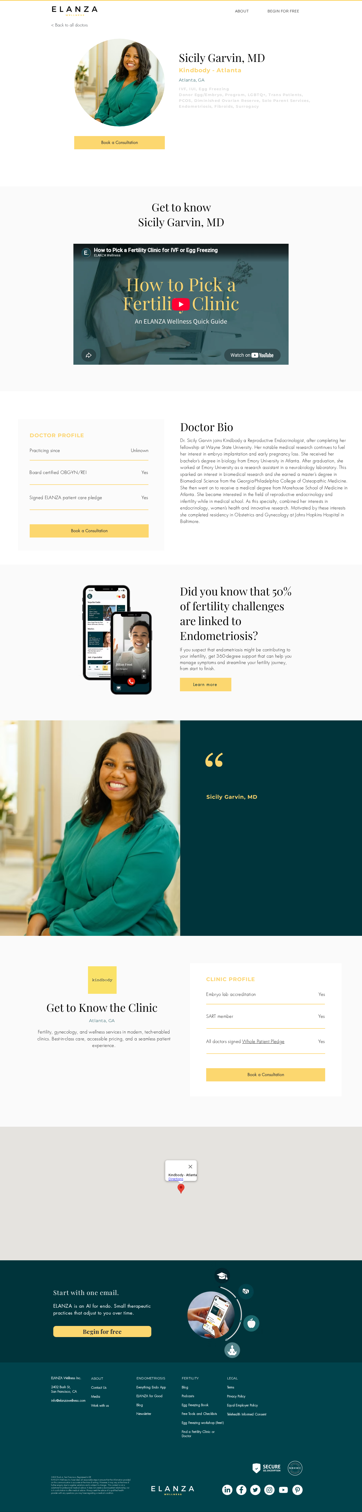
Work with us (100, 1405)
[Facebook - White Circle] (241, 1490)
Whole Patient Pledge (263, 1041)
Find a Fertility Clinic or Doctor (198, 1433)
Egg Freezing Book (195, 1405)
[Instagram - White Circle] (269, 1490)
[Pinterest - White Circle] (297, 1490)
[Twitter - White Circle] (255, 1490)
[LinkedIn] (227, 1490)
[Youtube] (283, 1490)
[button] (143, 1413)
